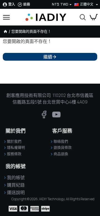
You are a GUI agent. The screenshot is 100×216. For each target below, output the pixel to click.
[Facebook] (44, 117)
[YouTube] (56, 117)
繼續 (47, 57)
